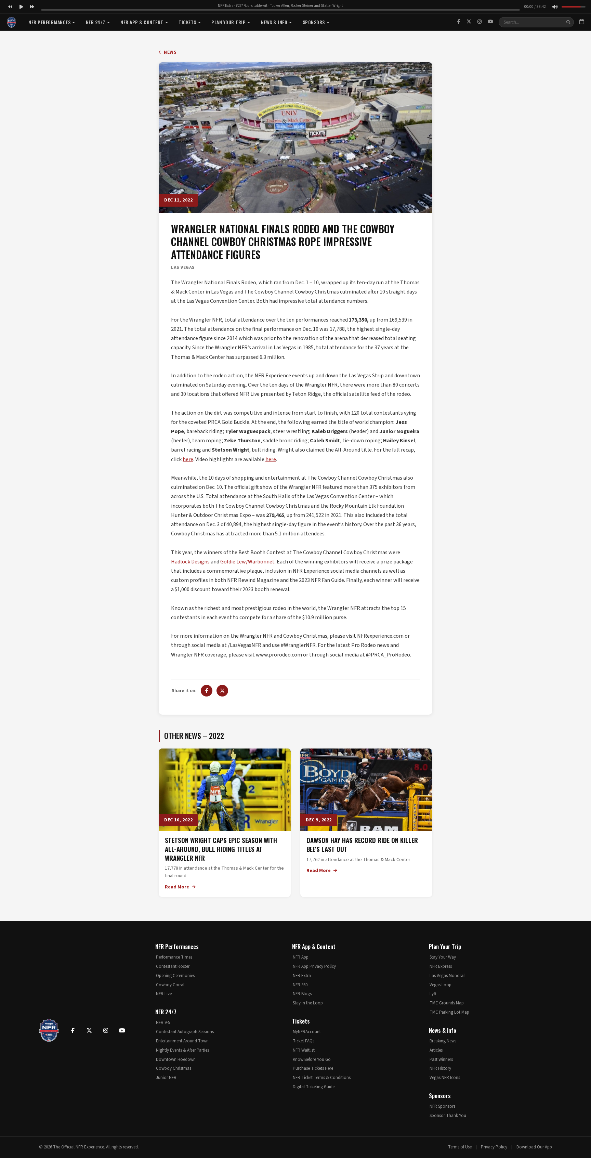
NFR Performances (49, 22)
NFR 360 (300, 985)
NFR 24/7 (95, 22)
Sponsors (314, 22)
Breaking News (443, 1041)
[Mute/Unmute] (555, 7)
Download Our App (534, 1147)
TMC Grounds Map (447, 1003)
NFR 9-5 (163, 1022)
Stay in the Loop (308, 1003)
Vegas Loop (440, 985)
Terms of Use (460, 1147)
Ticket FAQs (303, 1041)
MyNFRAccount (307, 1032)
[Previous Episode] (10, 7)
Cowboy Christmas (173, 1068)
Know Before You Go (312, 1059)
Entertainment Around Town (182, 1041)
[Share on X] (222, 691)
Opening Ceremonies (175, 976)
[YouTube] (490, 22)
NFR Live (164, 994)
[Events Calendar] (581, 22)
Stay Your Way (443, 957)
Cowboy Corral (170, 985)
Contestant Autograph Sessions (185, 1032)
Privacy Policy (494, 1147)
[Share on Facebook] (206, 691)
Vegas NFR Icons (445, 1078)
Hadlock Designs (190, 561)
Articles (436, 1050)
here (188, 459)
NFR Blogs (302, 994)
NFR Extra (302, 976)
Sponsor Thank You (448, 1116)
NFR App (300, 957)
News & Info (274, 22)
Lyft (433, 994)
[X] (469, 22)
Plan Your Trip (228, 22)
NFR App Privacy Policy (314, 966)
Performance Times (174, 957)
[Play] (21, 7)
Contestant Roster (172, 966)
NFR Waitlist (304, 1050)
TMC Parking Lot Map (449, 1012)
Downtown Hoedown (176, 1059)
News (169, 52)
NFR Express (441, 966)
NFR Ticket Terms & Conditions (322, 1078)
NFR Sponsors (442, 1106)
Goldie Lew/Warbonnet (247, 561)
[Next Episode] (32, 7)
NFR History (440, 1068)
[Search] (568, 22)
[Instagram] (479, 22)
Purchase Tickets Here (313, 1068)
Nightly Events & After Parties (182, 1050)
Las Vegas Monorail (447, 976)
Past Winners (441, 1059)
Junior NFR (166, 1078)
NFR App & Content (141, 22)
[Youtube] (122, 1030)
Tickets (187, 22)
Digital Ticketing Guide (313, 1087)
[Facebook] (458, 22)
